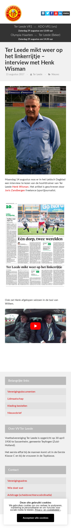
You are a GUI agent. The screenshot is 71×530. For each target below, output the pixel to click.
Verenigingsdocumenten (21, 391)
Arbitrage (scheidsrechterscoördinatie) (29, 495)
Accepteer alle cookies (35, 518)
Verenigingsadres (17, 481)
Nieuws (55, 74)
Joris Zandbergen (15, 190)
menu (66, 13)
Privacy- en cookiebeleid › (48, 510)
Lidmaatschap (15, 398)
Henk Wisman (20, 186)
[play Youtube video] (35, 326)
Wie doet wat (15, 488)
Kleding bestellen (17, 406)
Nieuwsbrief (14, 413)
